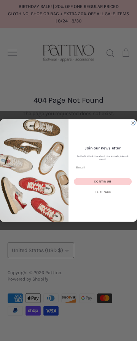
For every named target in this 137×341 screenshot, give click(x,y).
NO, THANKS (103, 192)
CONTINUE (103, 181)
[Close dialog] (133, 123)
